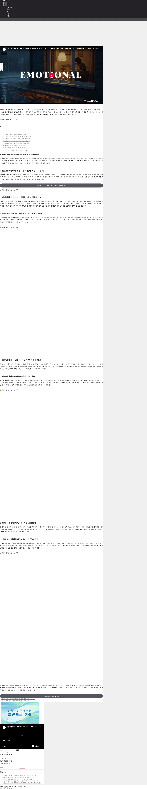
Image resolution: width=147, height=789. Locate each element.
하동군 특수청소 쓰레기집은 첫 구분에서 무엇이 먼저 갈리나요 (22, 783)
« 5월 (1, 767)
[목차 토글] (1, 131)
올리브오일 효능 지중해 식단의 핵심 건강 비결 (15, 701)
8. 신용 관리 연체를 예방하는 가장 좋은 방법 (15, 150)
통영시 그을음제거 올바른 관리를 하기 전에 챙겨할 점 (19, 775)
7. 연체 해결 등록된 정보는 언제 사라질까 (14, 147)
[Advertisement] (73, 33)
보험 (8, 15)
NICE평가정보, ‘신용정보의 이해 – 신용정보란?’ (51, 185)
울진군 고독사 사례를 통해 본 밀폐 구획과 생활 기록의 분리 (21, 781)
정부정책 (9, 8)
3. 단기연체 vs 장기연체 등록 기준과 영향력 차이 (16, 138)
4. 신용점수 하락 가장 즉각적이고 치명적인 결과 (16, 141)
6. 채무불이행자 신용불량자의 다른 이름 (14, 145)
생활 (8, 16)
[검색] (17, 750)
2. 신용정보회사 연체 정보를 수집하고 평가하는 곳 (17, 136)
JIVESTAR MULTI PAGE (51, 696)
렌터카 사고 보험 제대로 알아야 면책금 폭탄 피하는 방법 (18, 699)
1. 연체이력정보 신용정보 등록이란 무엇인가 (15, 134)
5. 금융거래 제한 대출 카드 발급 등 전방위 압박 (16, 143)
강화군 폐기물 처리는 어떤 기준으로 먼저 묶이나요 (18, 779)
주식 (8, 11)
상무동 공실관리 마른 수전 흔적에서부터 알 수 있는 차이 (20, 777)
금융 (8, 9)
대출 (8, 13)
